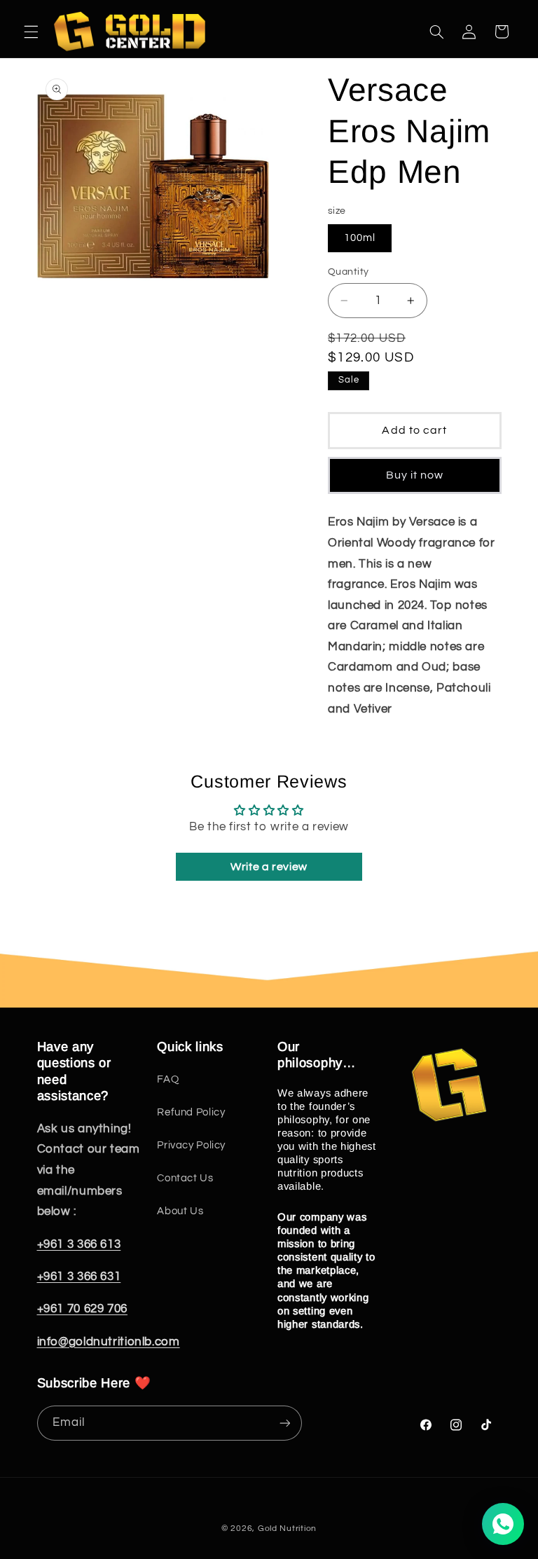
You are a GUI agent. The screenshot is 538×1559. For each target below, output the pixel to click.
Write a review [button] (269, 866)
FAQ (168, 1079)
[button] (31, 31)
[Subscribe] (284, 1423)
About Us (180, 1211)
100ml (359, 238)
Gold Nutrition (287, 1528)
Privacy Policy (191, 1145)
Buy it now (415, 475)
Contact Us (185, 1178)
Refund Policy (191, 1112)
